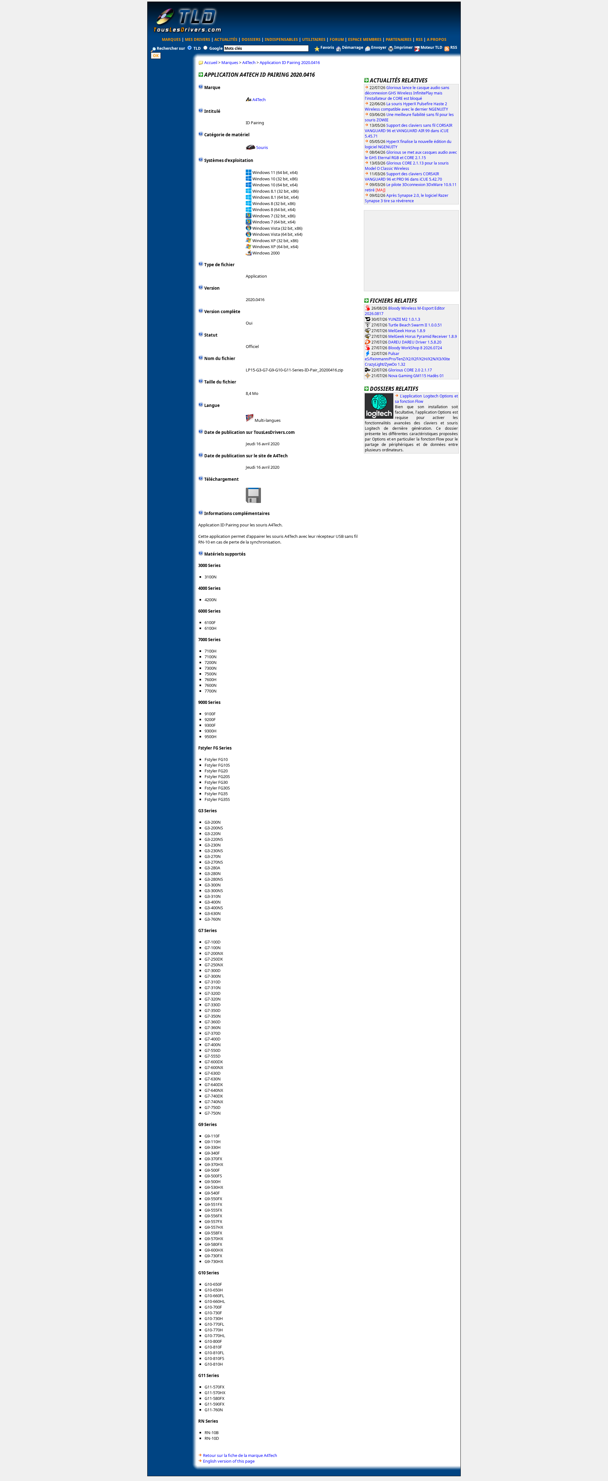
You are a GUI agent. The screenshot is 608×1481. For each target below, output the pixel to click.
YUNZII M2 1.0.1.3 (404, 319)
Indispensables (281, 39)
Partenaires (399, 39)
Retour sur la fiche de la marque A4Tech (240, 1455)
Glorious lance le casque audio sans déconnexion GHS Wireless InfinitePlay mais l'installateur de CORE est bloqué (407, 93)
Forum (337, 39)
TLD (197, 48)
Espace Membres (365, 39)
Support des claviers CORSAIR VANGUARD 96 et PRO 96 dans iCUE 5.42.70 (403, 176)
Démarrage (352, 47)
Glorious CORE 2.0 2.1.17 (410, 369)
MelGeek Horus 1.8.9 (406, 330)
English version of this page (229, 1461)
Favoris (327, 47)
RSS (419, 39)
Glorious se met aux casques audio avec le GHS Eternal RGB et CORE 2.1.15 (411, 155)
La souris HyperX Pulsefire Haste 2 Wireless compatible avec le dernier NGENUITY (406, 106)
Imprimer (403, 47)
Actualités (226, 39)
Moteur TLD (431, 47)
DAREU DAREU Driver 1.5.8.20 (414, 341)
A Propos (436, 39)
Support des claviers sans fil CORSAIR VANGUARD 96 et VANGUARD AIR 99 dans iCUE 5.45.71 (408, 131)
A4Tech (249, 62)
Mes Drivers (197, 39)
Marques (171, 39)
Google (216, 48)
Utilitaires (314, 39)
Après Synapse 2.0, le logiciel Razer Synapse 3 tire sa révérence (406, 198)
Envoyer (378, 47)
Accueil (210, 62)
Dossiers (251, 39)
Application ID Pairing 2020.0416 (290, 62)
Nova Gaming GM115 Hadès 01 (416, 375)
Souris (262, 147)
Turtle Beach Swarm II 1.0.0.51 (415, 324)
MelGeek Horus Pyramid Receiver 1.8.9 (422, 336)
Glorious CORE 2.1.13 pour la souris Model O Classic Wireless (407, 165)
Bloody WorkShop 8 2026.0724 (415, 347)
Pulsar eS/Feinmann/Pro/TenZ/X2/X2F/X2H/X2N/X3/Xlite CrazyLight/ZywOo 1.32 (407, 359)
